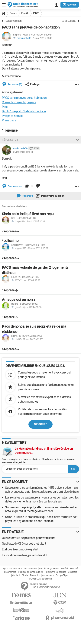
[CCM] (59, 602)
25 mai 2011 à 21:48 (42, 38)
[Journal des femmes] (21, 595)
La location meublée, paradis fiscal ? (24, 555)
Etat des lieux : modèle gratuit (20, 549)
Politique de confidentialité (30, 572)
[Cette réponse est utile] (26, 186)
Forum (13, 13)
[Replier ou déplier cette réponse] (77, 140)
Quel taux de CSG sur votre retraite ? (24, 543)
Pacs (5, 107)
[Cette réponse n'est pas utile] (37, 186)
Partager (35, 84)
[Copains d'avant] (21, 610)
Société (64, 568)
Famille (25, 13)
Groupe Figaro (62, 575)
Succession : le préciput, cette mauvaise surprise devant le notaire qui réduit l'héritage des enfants (40, 509)
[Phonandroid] (59, 617)
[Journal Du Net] (59, 595)
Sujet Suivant (69, 20)
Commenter (14, 186)
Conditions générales (49, 568)
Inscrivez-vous (30, 568)
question (71, 4)
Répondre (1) (14, 84)
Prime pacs (9, 120)
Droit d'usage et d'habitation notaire (24, 111)
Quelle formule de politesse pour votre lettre (28, 538)
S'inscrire (40, 424)
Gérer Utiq (72, 572)
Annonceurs (47, 575)
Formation (35, 575)
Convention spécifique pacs (19, 102)
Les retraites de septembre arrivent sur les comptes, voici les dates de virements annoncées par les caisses (42, 499)
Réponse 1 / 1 (10, 139)
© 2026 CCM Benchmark (40, 578)
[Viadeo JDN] (59, 610)
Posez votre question (52, 195)
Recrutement (10, 572)
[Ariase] (21, 618)
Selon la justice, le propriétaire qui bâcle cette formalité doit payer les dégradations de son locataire (41, 519)
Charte (25, 575)
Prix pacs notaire (12, 116)
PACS (36, 13)
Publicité (74, 568)
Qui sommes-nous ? (12, 568)
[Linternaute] (21, 602)
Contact (16, 575)
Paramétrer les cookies (55, 572)
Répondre (27, 195)
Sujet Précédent (13, 20)
